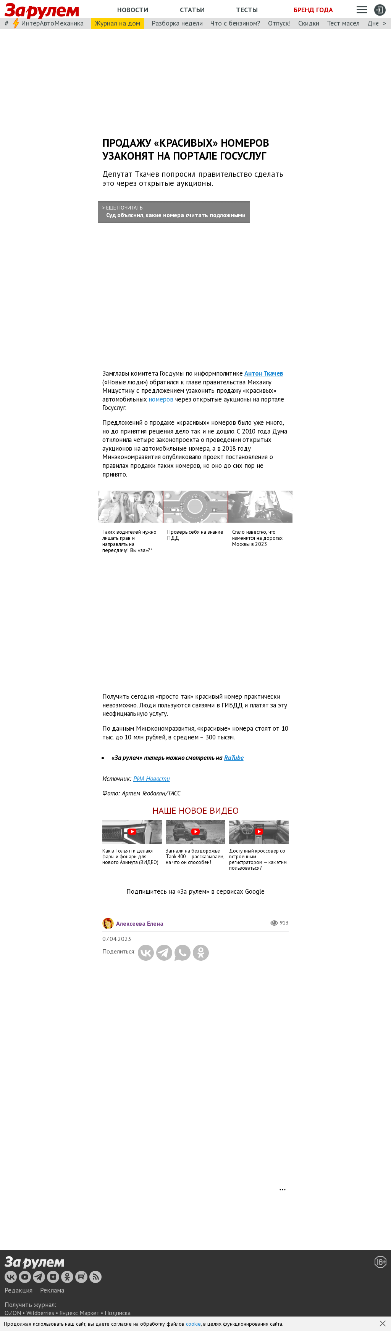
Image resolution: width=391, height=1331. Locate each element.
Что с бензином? (235, 23)
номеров (161, 399)
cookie (193, 1323)
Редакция (18, 1290)
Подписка (118, 1313)
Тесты (247, 9)
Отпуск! (279, 23)
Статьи (192, 9)
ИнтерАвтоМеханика (52, 23)
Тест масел (343, 23)
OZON (13, 1313)
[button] (383, 1324)
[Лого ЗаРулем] (42, 9)
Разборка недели (177, 23)
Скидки (308, 23)
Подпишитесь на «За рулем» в (195, 891)
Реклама (52, 1290)
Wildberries (40, 1313)
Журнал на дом (117, 23)
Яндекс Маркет (79, 1313)
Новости (132, 9)
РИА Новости (151, 778)
